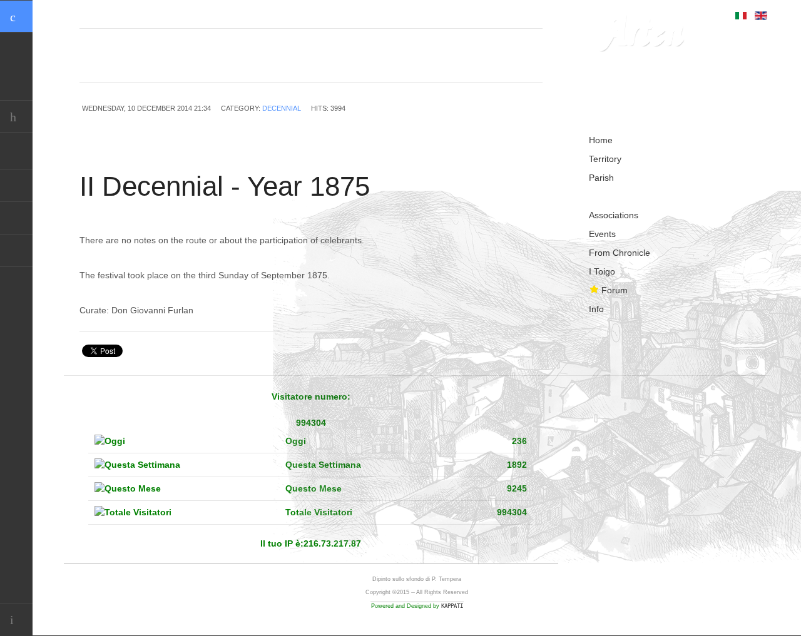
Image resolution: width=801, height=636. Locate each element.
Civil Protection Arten (16, 185)
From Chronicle (619, 253)
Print (530, 109)
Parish (601, 178)
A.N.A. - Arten (16, 153)
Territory (605, 159)
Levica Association (16, 251)
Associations (613, 215)
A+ (508, 68)
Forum (614, 290)
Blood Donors (16, 218)
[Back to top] (16, 619)
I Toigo (602, 271)
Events (602, 234)
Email (510, 109)
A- (536, 68)
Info (596, 309)
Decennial (281, 108)
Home (601, 140)
